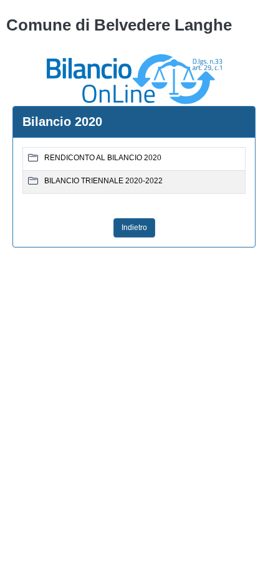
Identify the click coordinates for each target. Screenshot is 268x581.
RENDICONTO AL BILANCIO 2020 (102, 157)
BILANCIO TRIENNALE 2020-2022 (103, 180)
